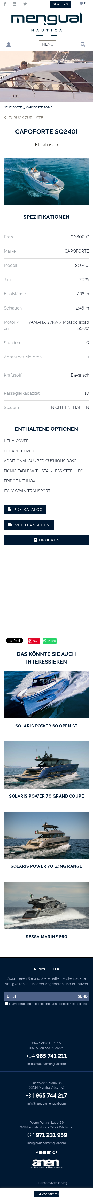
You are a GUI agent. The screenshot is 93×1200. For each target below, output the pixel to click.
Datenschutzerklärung (51, 1183)
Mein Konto (7, 44)
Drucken (49, 540)
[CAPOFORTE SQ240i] (46, 181)
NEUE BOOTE (13, 107)
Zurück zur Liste (26, 118)
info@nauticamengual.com (46, 1064)
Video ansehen (32, 525)
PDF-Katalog (28, 509)
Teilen (51, 641)
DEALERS (60, 4)
